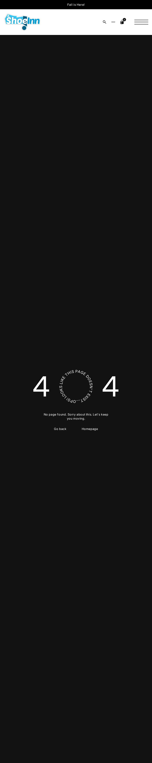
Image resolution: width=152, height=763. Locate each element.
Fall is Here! (76, 4)
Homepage (90, 429)
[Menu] (141, 22)
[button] (104, 22)
